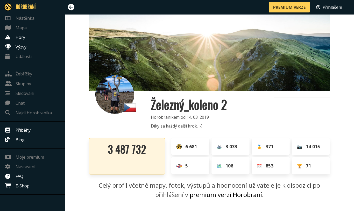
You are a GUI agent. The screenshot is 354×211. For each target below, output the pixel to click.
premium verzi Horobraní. (227, 194)
